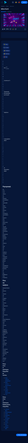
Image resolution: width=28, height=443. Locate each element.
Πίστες (7, 6)
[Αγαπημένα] (19, 2)
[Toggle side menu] (1, 2)
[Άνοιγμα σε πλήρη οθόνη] (25, 29)
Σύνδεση (24, 2)
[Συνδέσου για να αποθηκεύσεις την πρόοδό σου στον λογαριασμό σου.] (13, 29)
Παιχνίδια (2, 6)
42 (4, 29)
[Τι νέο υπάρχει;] (16, 2)
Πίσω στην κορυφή (22, 435)
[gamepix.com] (5, 2)
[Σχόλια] (15, 29)
